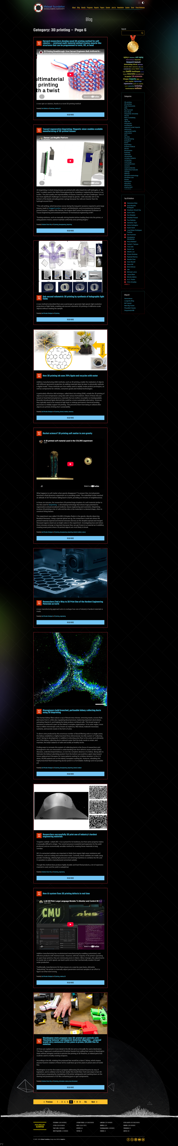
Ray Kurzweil (128, 110)
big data (127, 137)
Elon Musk (127, 112)
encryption (127, 189)
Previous (49, 1102)
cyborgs (127, 172)
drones (126, 179)
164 (85, 1102)
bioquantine (138, 60)
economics (127, 181)
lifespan (126, 79)
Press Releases (140, 8)
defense (127, 173)
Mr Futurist (127, 303)
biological (127, 141)
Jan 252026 (39, 1041)
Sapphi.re (63, 1139)
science (84, 532)
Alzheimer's (132, 57)
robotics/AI (58, 108)
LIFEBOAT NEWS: (80, 1122)
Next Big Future (129, 305)
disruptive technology (131, 175)
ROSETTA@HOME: (57, 1131)
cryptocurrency (135, 67)
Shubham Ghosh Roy (47, 224)
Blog (78, 8)
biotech (137, 62)
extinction (133, 69)
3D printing (51, 108)
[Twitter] (132, 1139)
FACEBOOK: (55, 1122)
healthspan (136, 71)
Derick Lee (130, 249)
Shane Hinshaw (132, 254)
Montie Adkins (131, 277)
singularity (141, 84)
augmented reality (130, 131)
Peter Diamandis (129, 106)
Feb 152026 (39, 43)
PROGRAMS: (126, 1128)
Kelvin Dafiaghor (132, 225)
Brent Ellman (131, 267)
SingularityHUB (129, 310)
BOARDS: (125, 1125)
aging (126, 57)
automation (128, 133)
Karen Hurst (131, 228)
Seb (128, 269)
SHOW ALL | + (127, 284)
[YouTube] (139, 1139)
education (127, 183)
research (134, 84)
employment (128, 187)
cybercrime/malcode (131, 170)
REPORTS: (78, 1128)
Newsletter (120, 8)
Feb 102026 (39, 711)
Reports (96, 8)
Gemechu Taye (132, 223)
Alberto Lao (131, 252)
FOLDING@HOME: (104, 1128)
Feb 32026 (39, 893)
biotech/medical (64, 412)
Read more (70, 114)
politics (126, 81)
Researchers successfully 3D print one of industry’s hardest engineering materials (70, 836)
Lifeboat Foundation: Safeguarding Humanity (49, 8)
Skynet (126, 116)
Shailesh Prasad (132, 217)
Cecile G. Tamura (132, 244)
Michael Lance (132, 272)
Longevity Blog (129, 301)
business (127, 152)
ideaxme (125, 74)
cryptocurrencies (129, 168)
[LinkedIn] (135, 1139)
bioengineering (62, 224)
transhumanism (129, 88)
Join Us (114, 8)
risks (138, 83)
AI (128, 57)
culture (139, 66)
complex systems (130, 158)
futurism (141, 69)
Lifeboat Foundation (45, 1139)
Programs (90, 8)
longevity (132, 79)
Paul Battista (45, 108)
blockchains (128, 150)
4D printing (128, 104)
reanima (131, 81)
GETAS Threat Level (40, 1126)
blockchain (140, 64)
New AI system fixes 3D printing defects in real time (66, 893)
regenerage (138, 81)
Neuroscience (142, 79)
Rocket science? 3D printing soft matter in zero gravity (67, 433)
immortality (131, 74)
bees (125, 135)
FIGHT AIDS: (56, 1128)
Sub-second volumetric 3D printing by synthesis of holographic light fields (73, 298)
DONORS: (102, 1125)
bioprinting (69, 224)
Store (132, 8)
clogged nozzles (55, 208)
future (137, 69)
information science (64, 1081)
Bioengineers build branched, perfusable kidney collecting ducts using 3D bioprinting (72, 711)
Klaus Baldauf (131, 242)
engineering (63, 616)
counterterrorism (129, 164)
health (128, 71)
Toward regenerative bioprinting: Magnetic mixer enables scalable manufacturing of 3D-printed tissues (73, 130)
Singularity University (131, 114)
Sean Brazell (131, 262)
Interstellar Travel (140, 74)
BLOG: (77, 1125)
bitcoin (135, 65)
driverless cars (129, 177)
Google (124, 71)
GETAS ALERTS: (127, 1122)
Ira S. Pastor (131, 279)
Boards (83, 8)
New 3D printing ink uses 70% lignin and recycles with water (70, 376)
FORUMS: (102, 1131)
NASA (138, 79)
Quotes (127, 8)
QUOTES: (125, 1131)
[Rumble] (143, 1139)
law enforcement (73, 1081)
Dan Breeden (131, 215)
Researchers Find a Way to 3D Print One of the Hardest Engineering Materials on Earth (73, 603)
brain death (126, 67)
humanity (142, 71)
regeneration (128, 84)
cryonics (127, 166)
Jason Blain (131, 274)
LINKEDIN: (102, 1122)
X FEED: (55, 1125)
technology (138, 86)
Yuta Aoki (130, 247)
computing (127, 160)
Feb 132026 (39, 298)
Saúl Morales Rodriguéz (47, 313)
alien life (127, 121)
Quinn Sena (131, 212)
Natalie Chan (131, 259)
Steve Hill (130, 264)
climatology (128, 156)
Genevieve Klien (132, 203)
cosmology (128, 162)
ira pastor (128, 76)
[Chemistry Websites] (133, 44)
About (74, 8)
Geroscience (128, 298)
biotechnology (128, 65)
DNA (125, 108)
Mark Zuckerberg (129, 118)
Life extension (137, 76)
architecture (128, 125)
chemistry (71, 412)
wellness (138, 88)
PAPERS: (78, 1131)
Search (142, 33)
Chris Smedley (131, 282)
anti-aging (139, 57)
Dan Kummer (131, 235)
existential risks (127, 69)
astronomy (127, 129)
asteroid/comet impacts (132, 127)
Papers (102, 8)
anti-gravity (128, 123)
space (126, 86)
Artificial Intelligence (130, 60)
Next (93, 1102)
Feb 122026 (39, 433)
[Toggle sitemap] (139, 2)
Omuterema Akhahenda (131, 238)
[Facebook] (128, 1139)
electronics (127, 185)
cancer (130, 67)
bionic (126, 143)
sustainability (131, 86)
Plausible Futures (130, 308)
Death (142, 66)
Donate (108, 8)
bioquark (130, 62)
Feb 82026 (39, 835)
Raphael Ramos (132, 257)
